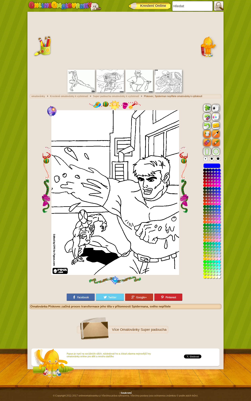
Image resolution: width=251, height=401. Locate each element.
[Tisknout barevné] (215, 116)
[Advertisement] (125, 40)
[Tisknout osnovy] (215, 108)
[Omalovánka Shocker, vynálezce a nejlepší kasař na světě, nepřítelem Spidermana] (168, 91)
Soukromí (126, 393)
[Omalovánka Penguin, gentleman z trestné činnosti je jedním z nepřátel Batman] (139, 91)
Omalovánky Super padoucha (143, 330)
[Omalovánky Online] (64, 6)
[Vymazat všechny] (206, 117)
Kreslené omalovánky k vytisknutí (69, 96)
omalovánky (38, 96)
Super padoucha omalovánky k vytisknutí (116, 96)
